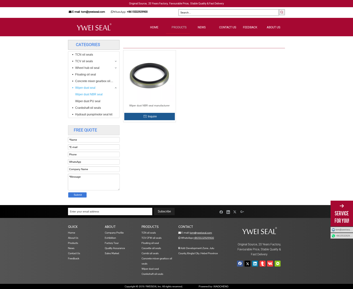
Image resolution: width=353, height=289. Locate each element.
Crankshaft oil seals (88, 107)
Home (71, 232)
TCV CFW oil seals (152, 237)
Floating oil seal (85, 74)
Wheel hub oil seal (87, 67)
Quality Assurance (115, 248)
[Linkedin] (228, 212)
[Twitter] (235, 212)
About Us (73, 237)
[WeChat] (278, 264)
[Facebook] (221, 212)
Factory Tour (112, 243)
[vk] (270, 264)
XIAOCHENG (221, 286)
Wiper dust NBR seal (89, 94)
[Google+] (242, 212)
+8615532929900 (203, 237)
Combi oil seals (150, 253)
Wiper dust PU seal (87, 101)
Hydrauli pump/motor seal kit (93, 114)
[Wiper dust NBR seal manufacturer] (149, 76)
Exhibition (110, 237)
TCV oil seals (84, 61)
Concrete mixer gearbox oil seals (96, 81)
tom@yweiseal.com (344, 229)
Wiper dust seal (85, 87)
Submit (78, 194)
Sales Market (112, 253)
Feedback (73, 258)
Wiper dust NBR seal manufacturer (149, 105)
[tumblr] (262, 264)
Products (73, 243)
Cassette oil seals (151, 248)
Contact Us (74, 253)
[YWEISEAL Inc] (93, 27)
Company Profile (114, 232)
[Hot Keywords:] (282, 12)
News (71, 248)
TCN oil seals (84, 54)
